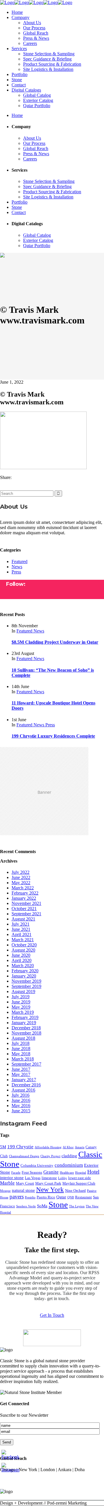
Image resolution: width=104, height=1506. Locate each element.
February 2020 (25, 970)
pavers (17, 1197)
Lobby (62, 1178)
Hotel (93, 1172)
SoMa (42, 1205)
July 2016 (20, 1095)
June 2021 (21, 929)
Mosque (5, 1190)
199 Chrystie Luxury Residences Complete (53, 736)
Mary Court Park (48, 1183)
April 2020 (21, 960)
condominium (69, 1165)
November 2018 (26, 1032)
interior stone (12, 1177)
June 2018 (21, 1048)
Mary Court (25, 1183)
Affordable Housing (48, 1147)
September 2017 (26, 1064)
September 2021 (26, 913)
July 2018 (20, 1043)
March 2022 (23, 887)
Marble (7, 1183)
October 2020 (24, 944)
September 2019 (26, 986)
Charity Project (50, 1156)
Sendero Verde (26, 1206)
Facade (16, 1172)
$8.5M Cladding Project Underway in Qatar (55, 642)
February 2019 (25, 1017)
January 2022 (24, 898)
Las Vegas (32, 1178)
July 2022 (20, 872)
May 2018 (21, 1053)
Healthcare (67, 1172)
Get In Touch (52, 1315)
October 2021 (24, 908)
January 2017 (24, 1079)
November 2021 (26, 903)
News (17, 566)
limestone (49, 1178)
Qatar (61, 1196)
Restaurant (83, 1197)
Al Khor (68, 1147)
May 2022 (21, 882)
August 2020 (23, 950)
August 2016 (23, 1090)
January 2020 (24, 975)
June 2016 (21, 1100)
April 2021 (21, 934)
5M (3, 1146)
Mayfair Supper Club (78, 1183)
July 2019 (20, 996)
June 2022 (21, 877)
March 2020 (23, 965)
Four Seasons (32, 1172)
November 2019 (26, 981)
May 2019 (21, 1007)
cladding (69, 1155)
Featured (19, 561)
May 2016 (21, 1105)
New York (50, 1189)
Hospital (80, 1172)
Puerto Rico (46, 1197)
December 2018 (26, 1027)
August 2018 (23, 1038)
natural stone (23, 1190)
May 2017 (21, 1074)
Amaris (79, 1147)
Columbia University (37, 1165)
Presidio (30, 1197)
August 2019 (23, 991)
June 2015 (21, 1110)
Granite (51, 1172)
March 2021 (23, 939)
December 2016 (26, 1084)
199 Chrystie (20, 1146)
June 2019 (21, 1001)
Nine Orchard (75, 1190)
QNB (70, 1197)
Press (16, 571)
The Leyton (77, 1206)
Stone (58, 1204)
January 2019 (24, 1022)
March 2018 (23, 1058)
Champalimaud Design (24, 1156)
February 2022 (25, 893)
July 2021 (20, 924)
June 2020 (21, 955)
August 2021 (23, 918)
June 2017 (21, 1069)
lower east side (79, 1178)
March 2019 (23, 1012)
